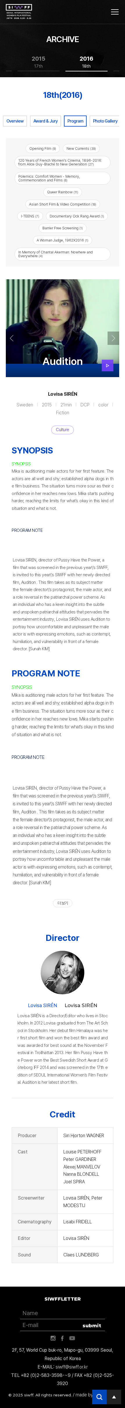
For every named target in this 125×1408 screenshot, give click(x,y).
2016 (86, 62)
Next (113, 338)
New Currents (81, 148)
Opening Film (42, 148)
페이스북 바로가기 (62, 1338)
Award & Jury (45, 121)
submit (92, 1325)
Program (75, 121)
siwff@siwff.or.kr (72, 1367)
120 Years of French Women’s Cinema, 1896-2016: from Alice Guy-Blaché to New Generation (60, 162)
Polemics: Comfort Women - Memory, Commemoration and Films (49, 178)
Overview (15, 121)
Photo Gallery (105, 121)
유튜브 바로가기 (72, 1338)
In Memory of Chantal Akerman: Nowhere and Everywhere (55, 254)
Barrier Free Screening (62, 228)
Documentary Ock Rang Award (77, 216)
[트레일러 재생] (107, 365)
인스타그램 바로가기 (53, 1338)
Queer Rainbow (62, 192)
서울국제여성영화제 (19, 11)
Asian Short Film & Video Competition (62, 204)
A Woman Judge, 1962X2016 (62, 240)
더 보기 (63, 903)
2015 (38, 62)
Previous (11, 338)
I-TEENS (30, 216)
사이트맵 (115, 12)
